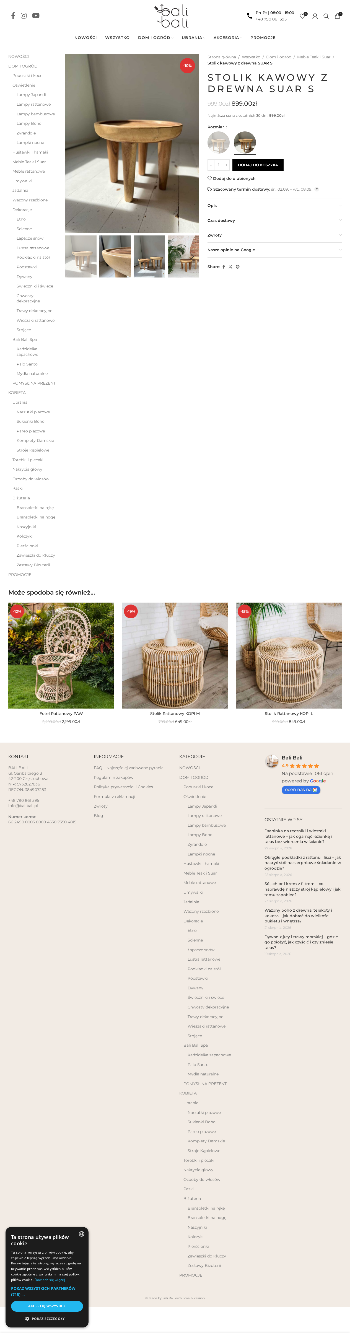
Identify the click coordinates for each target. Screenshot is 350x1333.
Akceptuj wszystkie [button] (47, 1306)
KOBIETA (17, 392)
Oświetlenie (23, 85)
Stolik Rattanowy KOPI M (175, 713)
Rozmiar (216, 127)
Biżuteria (21, 498)
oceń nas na (298, 789)
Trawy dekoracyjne (34, 310)
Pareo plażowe (31, 431)
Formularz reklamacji (114, 796)
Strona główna (222, 57)
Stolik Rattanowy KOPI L (289, 713)
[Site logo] (175, 15)
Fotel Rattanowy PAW (61, 713)
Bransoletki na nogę (36, 517)
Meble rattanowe (28, 171)
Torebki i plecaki (27, 459)
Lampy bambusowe (36, 113)
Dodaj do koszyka (258, 165)
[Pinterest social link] (237, 267)
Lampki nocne (30, 142)
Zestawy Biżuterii (33, 564)
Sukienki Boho (31, 421)
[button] (72, 256)
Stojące (24, 329)
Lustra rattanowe (33, 247)
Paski (17, 488)
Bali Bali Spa (24, 339)
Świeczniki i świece (35, 286)
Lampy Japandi (31, 94)
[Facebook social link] (13, 16)
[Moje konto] (315, 16)
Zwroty (101, 806)
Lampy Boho (29, 123)
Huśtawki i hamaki (30, 152)
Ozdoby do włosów (30, 478)
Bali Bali (292, 758)
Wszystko (251, 57)
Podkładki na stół (33, 257)
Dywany (24, 276)
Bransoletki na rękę (35, 507)
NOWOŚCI (18, 56)
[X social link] (230, 267)
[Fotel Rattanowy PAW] (61, 656)
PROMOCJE (19, 574)
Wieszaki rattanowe (36, 320)
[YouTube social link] (35, 16)
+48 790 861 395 (271, 19)
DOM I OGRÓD (23, 66)
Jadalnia (20, 190)
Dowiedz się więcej (50, 1279)
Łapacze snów (30, 238)
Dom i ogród (278, 57)
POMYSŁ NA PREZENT (34, 383)
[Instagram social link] (23, 16)
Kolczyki (25, 536)
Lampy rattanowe (34, 104)
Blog (98, 815)
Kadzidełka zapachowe (27, 351)
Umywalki (22, 180)
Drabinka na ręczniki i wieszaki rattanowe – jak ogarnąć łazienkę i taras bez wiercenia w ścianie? (298, 836)
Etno (21, 219)
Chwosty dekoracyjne (28, 298)
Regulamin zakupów (113, 777)
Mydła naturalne (32, 373)
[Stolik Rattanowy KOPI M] (175, 656)
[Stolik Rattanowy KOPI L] (289, 656)
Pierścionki (27, 545)
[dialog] (47, 1277)
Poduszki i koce (27, 75)
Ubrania (19, 402)
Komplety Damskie (35, 440)
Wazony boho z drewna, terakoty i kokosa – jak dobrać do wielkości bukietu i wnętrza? (298, 916)
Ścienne (24, 228)
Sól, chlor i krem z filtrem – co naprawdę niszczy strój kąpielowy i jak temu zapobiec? (303, 889)
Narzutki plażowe (33, 411)
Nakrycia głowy (27, 469)
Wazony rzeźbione (30, 200)
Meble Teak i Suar (29, 161)
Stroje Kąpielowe (33, 450)
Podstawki (27, 266)
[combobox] (81, 1234)
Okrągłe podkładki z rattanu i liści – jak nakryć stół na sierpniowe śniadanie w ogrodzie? (303, 863)
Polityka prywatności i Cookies (123, 786)
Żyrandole (26, 133)
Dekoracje (22, 209)
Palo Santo (27, 364)
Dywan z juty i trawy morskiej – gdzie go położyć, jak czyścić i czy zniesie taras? (301, 942)
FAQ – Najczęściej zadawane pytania (129, 767)
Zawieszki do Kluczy (36, 555)
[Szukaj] (326, 16)
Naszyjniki (26, 526)
